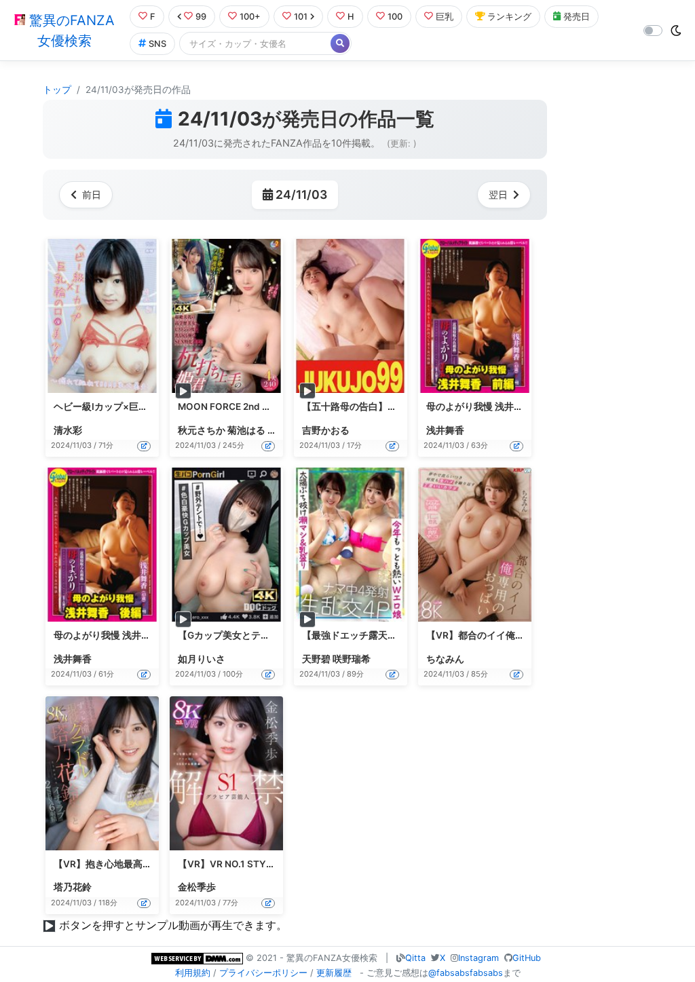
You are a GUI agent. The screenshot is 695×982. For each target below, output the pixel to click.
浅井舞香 (445, 430)
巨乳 (444, 17)
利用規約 (192, 973)
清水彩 (68, 430)
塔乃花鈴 (73, 887)
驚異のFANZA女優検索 (70, 30)
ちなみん (445, 659)
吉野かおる (326, 430)
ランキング (509, 17)
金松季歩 (197, 887)
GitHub (526, 958)
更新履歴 (334, 973)
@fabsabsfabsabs (465, 973)
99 (200, 17)
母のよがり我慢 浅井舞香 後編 (117, 635)
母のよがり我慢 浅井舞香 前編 (490, 406)
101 (300, 17)
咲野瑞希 (352, 659)
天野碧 (316, 659)
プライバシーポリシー (263, 973)
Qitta (415, 958)
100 (395, 17)
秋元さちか (201, 430)
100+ (250, 17)
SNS (157, 44)
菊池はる (246, 430)
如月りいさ (201, 659)
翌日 (498, 194)
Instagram (478, 958)
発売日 (576, 17)
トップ (57, 89)
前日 (91, 194)
